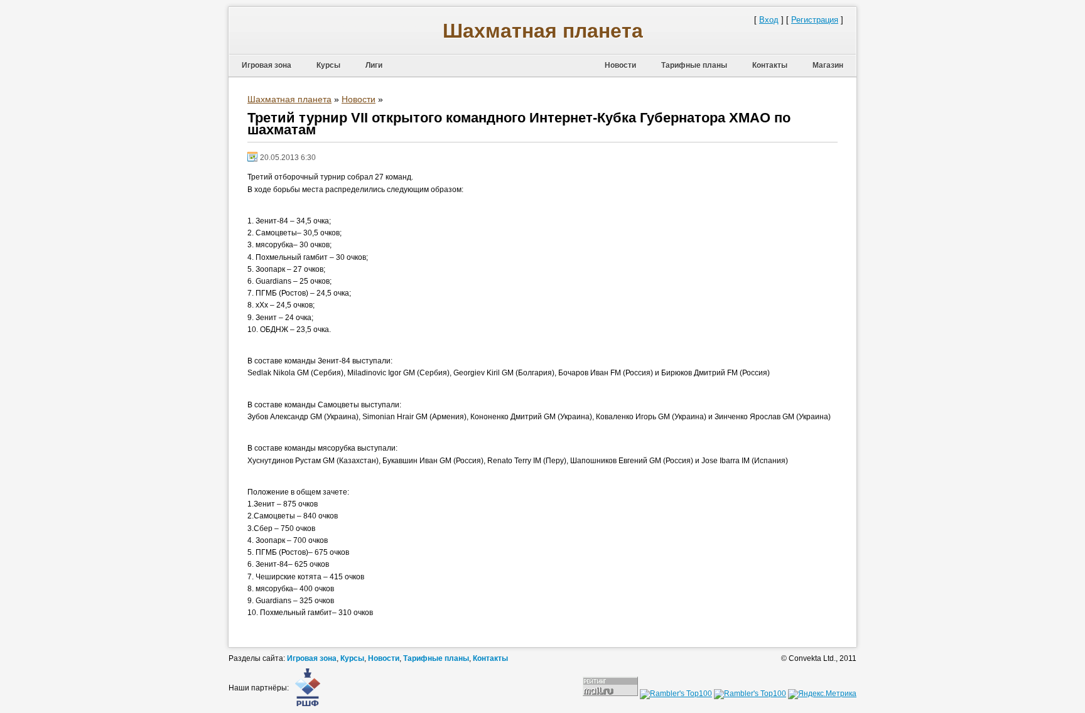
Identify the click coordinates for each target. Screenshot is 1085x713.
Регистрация (814, 19)
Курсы (328, 65)
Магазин (827, 65)
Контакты (769, 65)
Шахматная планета (543, 30)
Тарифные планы (694, 65)
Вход (769, 19)
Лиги (373, 65)
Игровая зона (266, 65)
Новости (620, 65)
